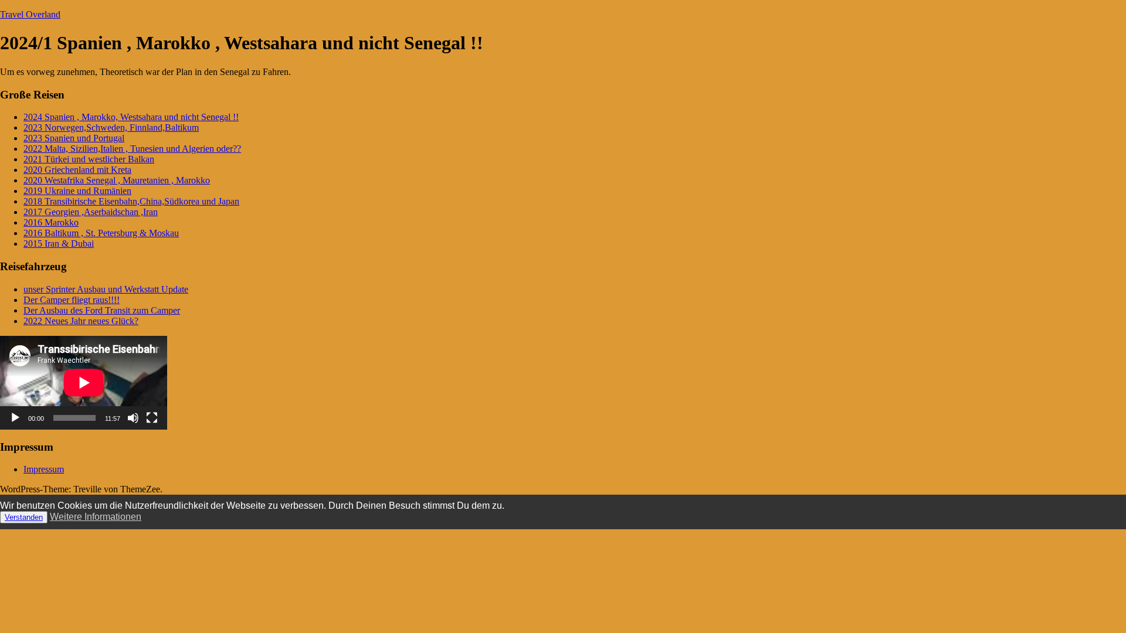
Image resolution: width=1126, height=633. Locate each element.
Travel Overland (30, 14)
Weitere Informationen (95, 517)
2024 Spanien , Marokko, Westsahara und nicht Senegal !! (131, 117)
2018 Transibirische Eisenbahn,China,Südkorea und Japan (131, 201)
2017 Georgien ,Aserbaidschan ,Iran (90, 212)
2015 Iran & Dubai (58, 244)
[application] (83, 383)
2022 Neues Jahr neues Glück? (80, 321)
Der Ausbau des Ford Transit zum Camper (101, 310)
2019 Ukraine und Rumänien (77, 191)
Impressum (43, 469)
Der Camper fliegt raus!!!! (71, 300)
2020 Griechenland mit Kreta (77, 170)
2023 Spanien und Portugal (73, 138)
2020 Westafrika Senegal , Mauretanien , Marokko (116, 180)
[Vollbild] (152, 418)
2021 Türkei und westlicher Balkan (88, 159)
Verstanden (24, 517)
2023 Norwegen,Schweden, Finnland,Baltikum (111, 127)
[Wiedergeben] (15, 418)
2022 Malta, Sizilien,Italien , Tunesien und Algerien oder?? (132, 149)
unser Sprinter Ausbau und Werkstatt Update (105, 289)
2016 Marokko (51, 222)
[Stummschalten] (133, 418)
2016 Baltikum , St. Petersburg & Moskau (101, 233)
